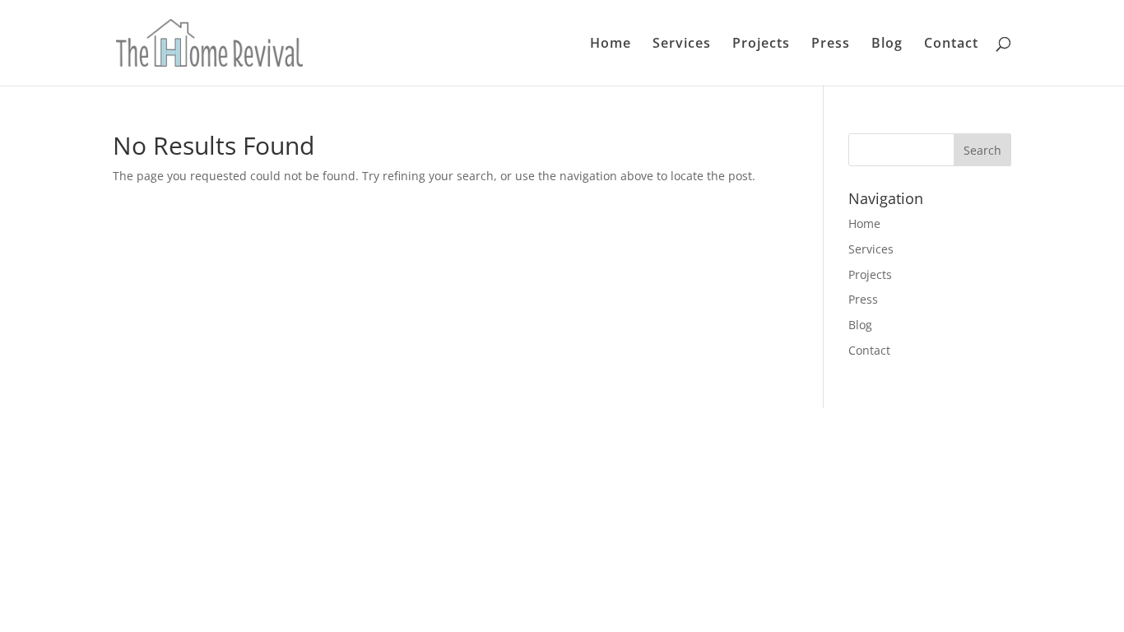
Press (830, 44)
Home (610, 44)
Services (682, 44)
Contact (951, 44)
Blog (887, 44)
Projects (761, 44)
